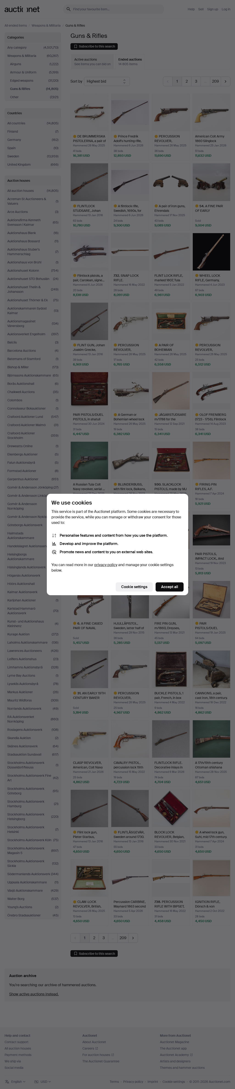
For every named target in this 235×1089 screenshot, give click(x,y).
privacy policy (105, 564)
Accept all (169, 586)
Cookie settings (134, 586)
